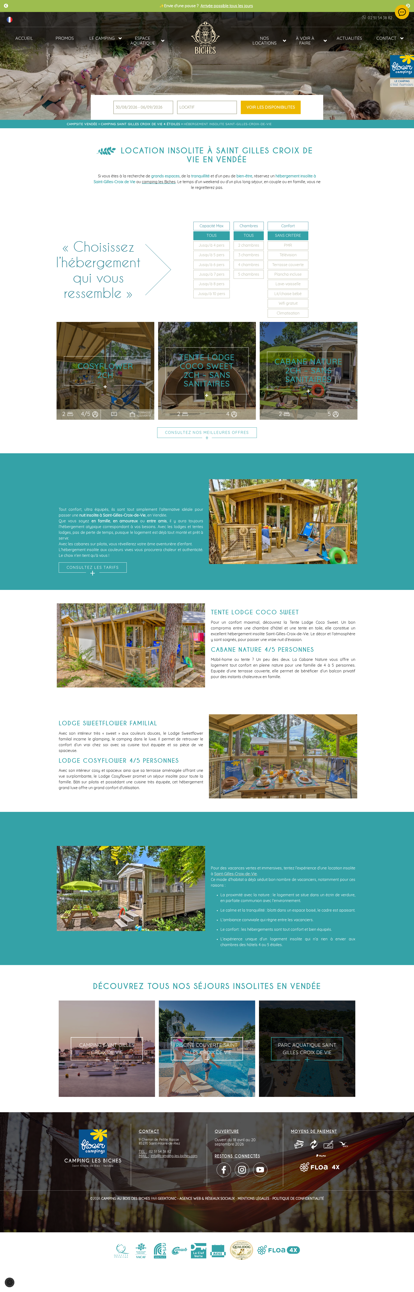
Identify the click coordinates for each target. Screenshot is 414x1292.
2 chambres (248, 245)
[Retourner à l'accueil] (206, 37)
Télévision (288, 255)
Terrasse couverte (288, 265)
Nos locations (264, 41)
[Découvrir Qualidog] (241, 1250)
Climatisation (288, 313)
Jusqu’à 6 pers (211, 265)
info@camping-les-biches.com (174, 1156)
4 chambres (248, 265)
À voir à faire (305, 41)
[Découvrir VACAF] (140, 1250)
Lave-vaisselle (288, 284)
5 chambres (248, 274)
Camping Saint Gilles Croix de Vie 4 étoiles (140, 124)
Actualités (349, 38)
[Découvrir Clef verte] (198, 1250)
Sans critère (288, 236)
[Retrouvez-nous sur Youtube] (260, 1170)
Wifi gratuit (288, 303)
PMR (288, 245)
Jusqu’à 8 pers (211, 284)
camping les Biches (159, 182)
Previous (6, 6)
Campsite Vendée (82, 124)
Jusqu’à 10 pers (211, 294)
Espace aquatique (142, 41)
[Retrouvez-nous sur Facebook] (224, 1170)
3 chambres (248, 255)
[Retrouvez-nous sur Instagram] (242, 1170)
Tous (212, 236)
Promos (65, 38)
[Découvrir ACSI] (218, 1250)
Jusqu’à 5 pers (211, 255)
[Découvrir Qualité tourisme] (121, 1250)
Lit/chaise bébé (288, 294)
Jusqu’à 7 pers (211, 274)
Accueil (24, 38)
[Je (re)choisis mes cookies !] (9, 1282)
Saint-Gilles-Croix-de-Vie (235, 874)
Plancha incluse (288, 274)
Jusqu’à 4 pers (211, 245)
